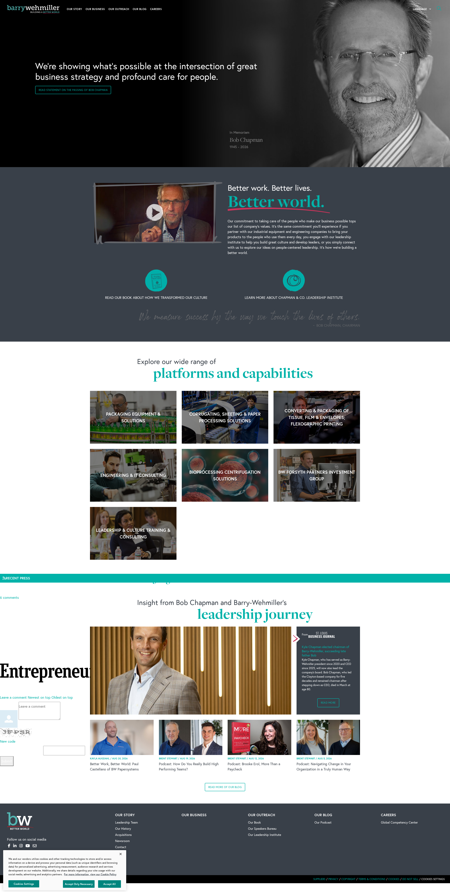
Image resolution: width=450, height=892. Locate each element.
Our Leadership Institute (264, 835)
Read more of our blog (225, 787)
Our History (123, 829)
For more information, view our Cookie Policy (90, 874)
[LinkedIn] (15, 845)
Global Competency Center (399, 822)
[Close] (120, 854)
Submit (6, 761)
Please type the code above (21, 750)
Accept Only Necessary (79, 883)
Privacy (333, 879)
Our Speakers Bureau (262, 829)
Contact (120, 847)
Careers (156, 9)
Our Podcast (323, 822)
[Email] (35, 845)
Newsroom (122, 841)
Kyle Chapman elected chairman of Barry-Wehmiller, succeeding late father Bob (325, 651)
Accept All (109, 883)
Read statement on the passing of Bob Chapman (73, 90)
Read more (328, 702)
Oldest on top (62, 697)
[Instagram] (21, 845)
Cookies (393, 879)
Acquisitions (123, 835)
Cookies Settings (24, 883)
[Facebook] (9, 845)
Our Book (254, 822)
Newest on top (39, 697)
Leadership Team (126, 822)
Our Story (74, 9)
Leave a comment (13, 697)
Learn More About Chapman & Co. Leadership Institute (294, 297)
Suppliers (319, 879)
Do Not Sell (410, 879)
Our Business (95, 9)
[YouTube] (27, 845)
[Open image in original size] (20, 820)
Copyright (348, 879)
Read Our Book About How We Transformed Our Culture (156, 297)
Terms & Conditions (371, 879)
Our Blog (140, 9)
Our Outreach (118, 9)
